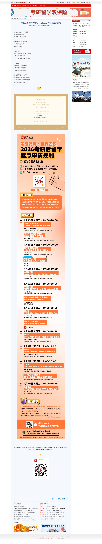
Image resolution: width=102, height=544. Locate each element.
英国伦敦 (29, 5)
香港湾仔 (19, 5)
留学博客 (62, 537)
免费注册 (28, 2)
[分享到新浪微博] (60, 499)
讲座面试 (88, 2)
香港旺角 (24, 5)
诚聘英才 (83, 2)
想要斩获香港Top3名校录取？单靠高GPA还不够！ (24, 518)
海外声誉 (45, 537)
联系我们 (68, 537)
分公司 (61, 2)
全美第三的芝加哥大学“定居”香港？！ (22, 516)
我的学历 (67, 2)
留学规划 (24, 18)
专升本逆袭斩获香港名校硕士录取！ (21, 514)
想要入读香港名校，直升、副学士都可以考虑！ (24, 510)
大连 (44, 5)
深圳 (37, 5)
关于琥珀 (34, 537)
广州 (34, 5)
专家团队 (40, 537)
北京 (41, 5)
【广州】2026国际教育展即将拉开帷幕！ (53, 520)
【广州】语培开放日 (49, 518)
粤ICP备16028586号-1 (61, 538)
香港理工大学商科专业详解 (20, 506)
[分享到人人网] (64, 499)
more (89, 20)
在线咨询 (57, 537)
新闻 (20, 18)
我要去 (72, 2)
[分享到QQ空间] (59, 499)
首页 (58, 2)
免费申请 (51, 537)
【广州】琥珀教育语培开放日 (51, 506)
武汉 (47, 5)
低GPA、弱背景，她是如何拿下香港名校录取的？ (24, 512)
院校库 (78, 2)
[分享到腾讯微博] (62, 499)
